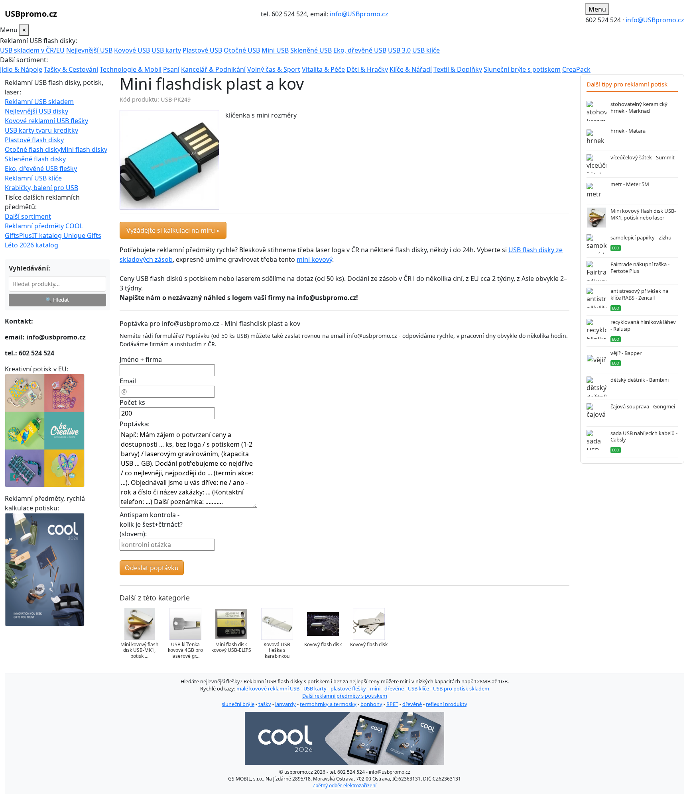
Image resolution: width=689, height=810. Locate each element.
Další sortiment (28, 216)
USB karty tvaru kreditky (41, 130)
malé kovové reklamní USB (267, 688)
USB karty (166, 50)
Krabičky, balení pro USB (41, 187)
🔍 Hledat (57, 299)
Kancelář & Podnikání (213, 69)
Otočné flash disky (33, 149)
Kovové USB (132, 50)
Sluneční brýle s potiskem (522, 69)
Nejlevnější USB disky (36, 111)
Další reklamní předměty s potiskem (344, 695)
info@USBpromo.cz (359, 14)
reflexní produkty (446, 704)
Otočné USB (242, 50)
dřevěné (394, 688)
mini (375, 688)
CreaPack (576, 69)
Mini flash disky (84, 149)
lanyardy (285, 704)
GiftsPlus (18, 235)
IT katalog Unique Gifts (66, 235)
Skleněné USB (311, 50)
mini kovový (314, 259)
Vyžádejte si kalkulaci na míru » (173, 230)
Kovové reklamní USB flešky (46, 120)
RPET (392, 704)
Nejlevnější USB (89, 50)
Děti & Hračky (367, 69)
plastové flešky (348, 688)
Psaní (171, 69)
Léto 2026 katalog (31, 245)
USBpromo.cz (31, 13)
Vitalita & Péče (323, 69)
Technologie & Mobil (130, 69)
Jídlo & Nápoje (21, 69)
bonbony (371, 704)
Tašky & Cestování (71, 69)
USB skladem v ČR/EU (32, 50)
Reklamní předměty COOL (44, 226)
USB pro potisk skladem (461, 688)
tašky (264, 704)
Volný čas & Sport (273, 69)
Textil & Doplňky (457, 69)
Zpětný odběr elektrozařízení (344, 785)
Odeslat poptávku (152, 567)
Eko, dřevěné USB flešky (41, 168)
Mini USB (275, 50)
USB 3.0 (399, 50)
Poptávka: (135, 424)
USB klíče (426, 50)
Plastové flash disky (34, 139)
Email (128, 381)
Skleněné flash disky (35, 159)
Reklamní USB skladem (39, 101)
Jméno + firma (141, 359)
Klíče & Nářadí (411, 69)
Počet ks (132, 402)
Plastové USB (202, 50)
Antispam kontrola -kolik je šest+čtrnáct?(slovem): (151, 524)
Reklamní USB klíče (33, 178)
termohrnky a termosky (328, 704)
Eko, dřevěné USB (359, 50)
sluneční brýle (238, 704)
